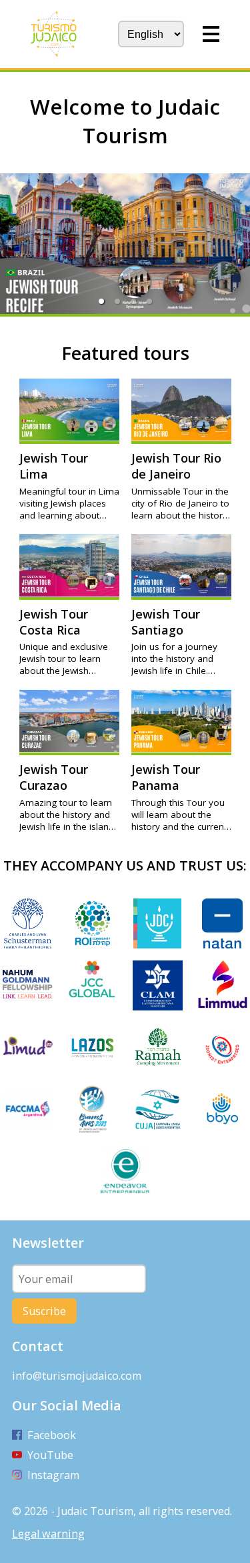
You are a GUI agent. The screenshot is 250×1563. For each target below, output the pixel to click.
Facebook (51, 1435)
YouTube (50, 1455)
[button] (101, 301)
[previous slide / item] (9, 243)
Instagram (53, 1475)
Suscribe (44, 1311)
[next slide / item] (240, 243)
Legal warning (48, 1533)
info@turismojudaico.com (76, 1375)
